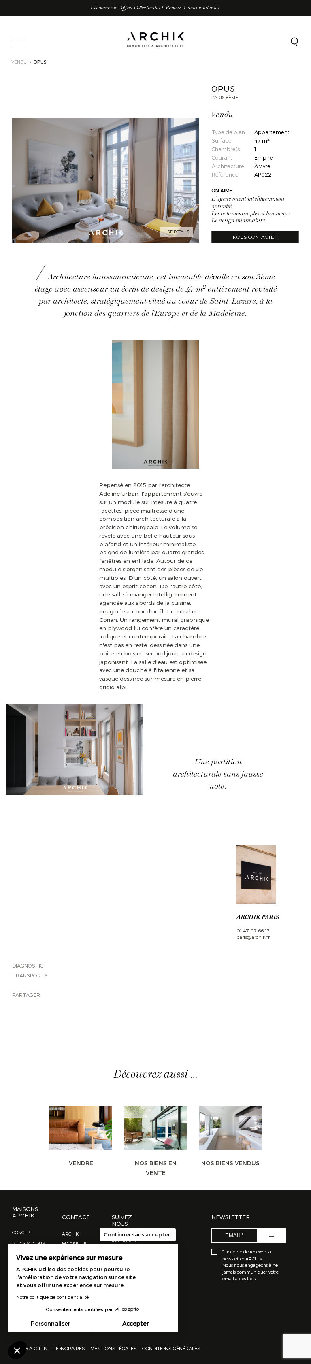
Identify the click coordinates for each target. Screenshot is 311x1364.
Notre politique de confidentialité (52, 1297)
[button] (17, 1350)
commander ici (203, 8)
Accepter (135, 1323)
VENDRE (81, 1163)
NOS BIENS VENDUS (230, 1163)
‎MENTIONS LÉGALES (113, 1348)
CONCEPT (22, 1232)
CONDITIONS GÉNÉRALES (170, 1348)
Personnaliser (50, 1323)
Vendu (19, 61)
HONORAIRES (69, 1348)
